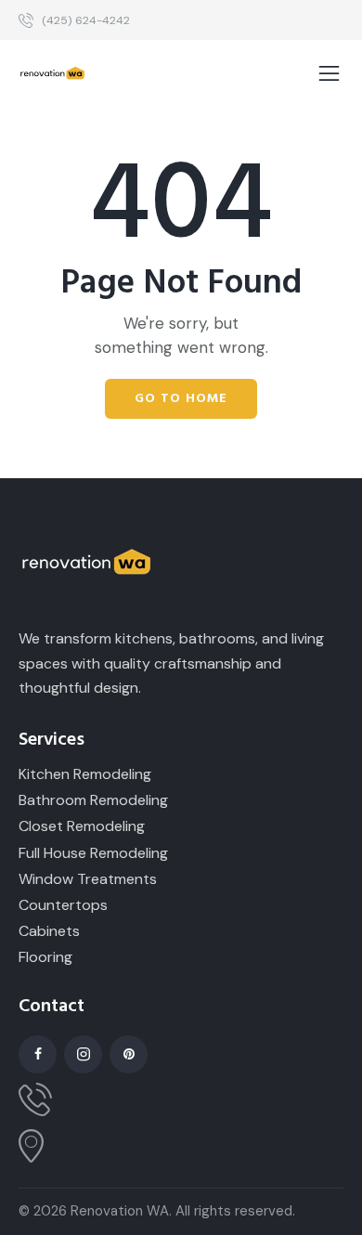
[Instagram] (83, 1054)
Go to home (181, 398)
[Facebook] (38, 1054)
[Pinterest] (129, 1054)
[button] (329, 74)
